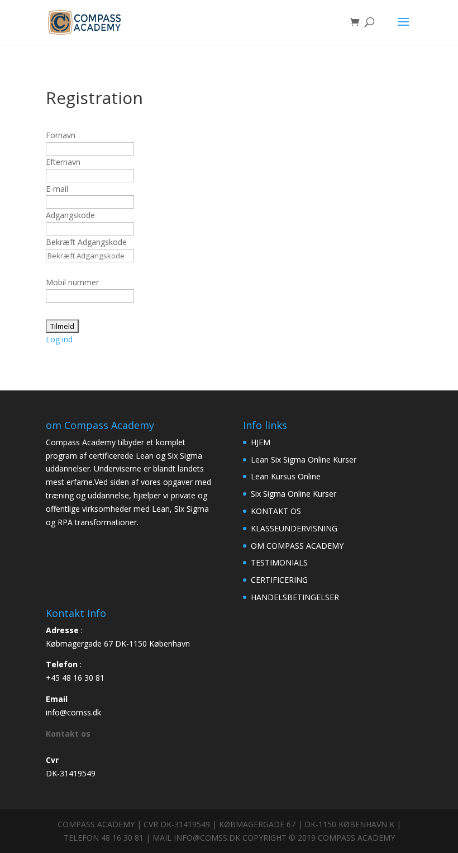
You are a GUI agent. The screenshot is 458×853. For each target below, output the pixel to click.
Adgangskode (70, 215)
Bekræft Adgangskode (86, 242)
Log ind (59, 339)
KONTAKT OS (276, 511)
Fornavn (60, 135)
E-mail (57, 188)
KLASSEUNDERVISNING (294, 528)
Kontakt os (68, 733)
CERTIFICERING (279, 579)
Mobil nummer (72, 282)
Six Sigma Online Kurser (293, 493)
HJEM (260, 442)
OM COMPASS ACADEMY (297, 545)
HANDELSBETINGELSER (295, 597)
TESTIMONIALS (279, 562)
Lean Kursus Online (286, 476)
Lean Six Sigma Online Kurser (303, 459)
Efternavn (63, 162)
